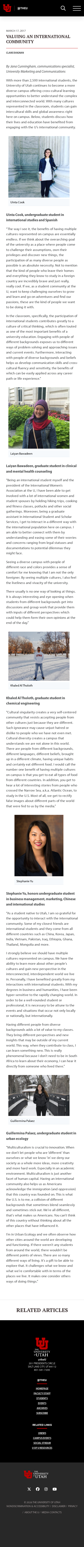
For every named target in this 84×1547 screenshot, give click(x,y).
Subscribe (42, 1413)
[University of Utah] (42, 1474)
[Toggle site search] (63, 8)
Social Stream (42, 1442)
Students (42, 1398)
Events (42, 1403)
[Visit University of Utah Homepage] (7, 8)
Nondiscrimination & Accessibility (28, 1506)
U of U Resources (42, 1447)
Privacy (72, 1506)
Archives (42, 1408)
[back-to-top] (79, 1539)
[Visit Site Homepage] (42, 1355)
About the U (31, 1512)
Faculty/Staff (42, 1393)
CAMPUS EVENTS (42, 1438)
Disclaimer (58, 1506)
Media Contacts (52, 1512)
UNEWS (42, 1433)
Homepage (42, 1388)
